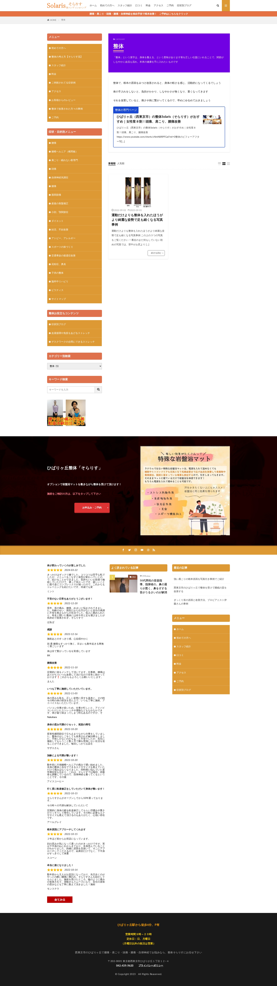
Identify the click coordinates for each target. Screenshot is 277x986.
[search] (98, 389)
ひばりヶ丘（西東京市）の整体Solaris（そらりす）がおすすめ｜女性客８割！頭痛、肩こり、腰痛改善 (158, 119)
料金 (148, 5)
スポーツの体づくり (62, 247)
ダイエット (57, 221)
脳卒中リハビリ (59, 281)
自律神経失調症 (59, 177)
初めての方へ (107, 5)
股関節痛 (56, 195)
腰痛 (53, 143)
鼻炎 (134, 577)
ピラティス (57, 290)
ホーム (93, 5)
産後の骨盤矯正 (59, 203)
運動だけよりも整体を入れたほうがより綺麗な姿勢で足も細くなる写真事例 (137, 220)
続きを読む (156, 253)
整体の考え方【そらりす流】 (67, 57)
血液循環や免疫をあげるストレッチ (70, 333)
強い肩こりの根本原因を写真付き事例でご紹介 (199, 579)
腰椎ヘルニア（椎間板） (64, 151)
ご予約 (170, 5)
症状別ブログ (184, 5)
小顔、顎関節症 (59, 212)
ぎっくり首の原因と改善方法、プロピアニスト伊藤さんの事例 (200, 602)
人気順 (120, 163)
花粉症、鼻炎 (58, 264)
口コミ (139, 5)
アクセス (158, 5)
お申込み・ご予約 (92, 507)
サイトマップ (58, 299)
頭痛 (53, 169)
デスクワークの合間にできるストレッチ (73, 342)
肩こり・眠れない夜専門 (64, 160)
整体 (63, 20)
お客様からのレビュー (63, 100)
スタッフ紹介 (125, 5)
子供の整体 (57, 273)
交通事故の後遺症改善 (63, 255)
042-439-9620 (125, 965)
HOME (53, 20)
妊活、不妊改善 (59, 229)
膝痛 (53, 186)
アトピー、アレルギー (63, 238)
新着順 (112, 163)
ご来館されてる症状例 (63, 83)
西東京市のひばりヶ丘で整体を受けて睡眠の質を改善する (200, 590)
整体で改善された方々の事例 (67, 109)
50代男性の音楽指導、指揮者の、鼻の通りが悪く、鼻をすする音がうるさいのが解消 (153, 586)
